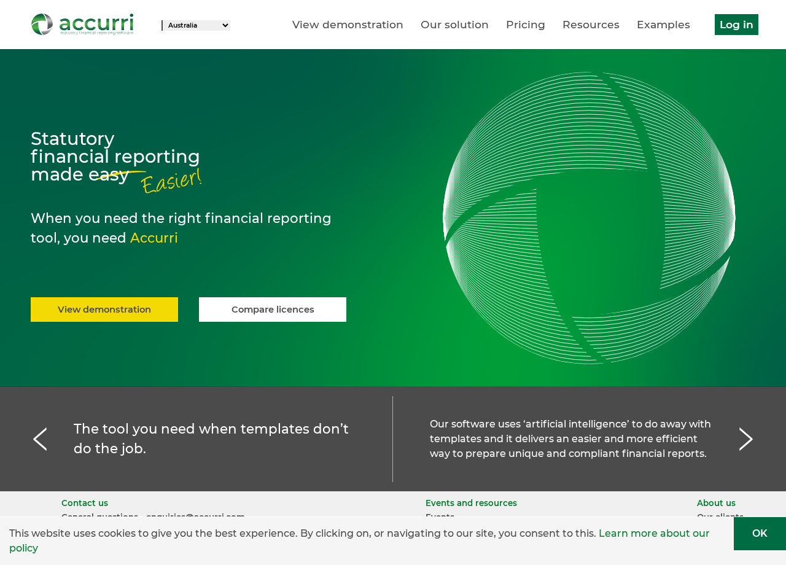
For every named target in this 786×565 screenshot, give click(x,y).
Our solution (455, 24)
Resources (591, 24)
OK (760, 533)
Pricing (525, 24)
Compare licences (273, 309)
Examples (663, 24)
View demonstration (347, 24)
